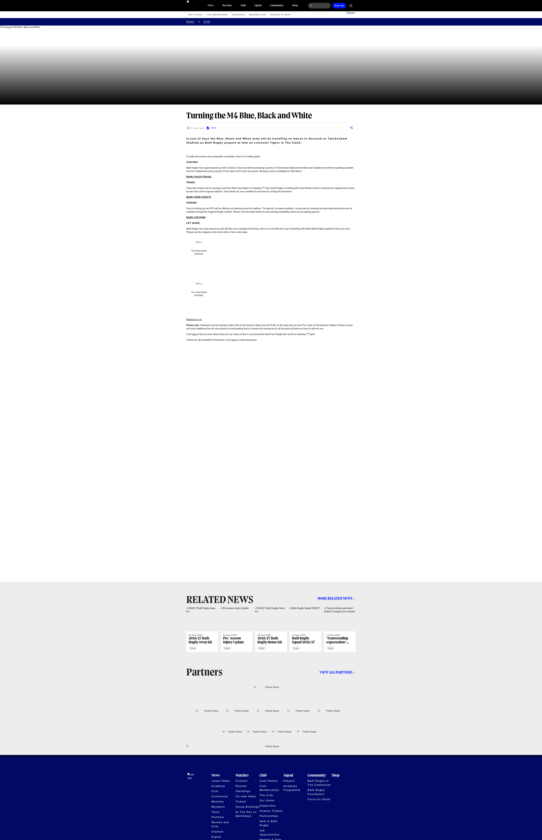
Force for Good (319, 799)
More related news (334, 598)
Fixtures (242, 780)
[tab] (210, 5)
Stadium (217, 831)
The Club (266, 795)
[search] (311, 5)
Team (215, 812)
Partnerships (269, 815)
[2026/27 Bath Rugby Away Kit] (202, 629)
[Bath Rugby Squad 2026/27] (305, 629)
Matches (217, 801)
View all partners (336, 672)
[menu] (351, 5)
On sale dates (246, 796)
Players (289, 780)
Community (219, 796)
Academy (218, 786)
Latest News (220, 780)
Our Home (267, 800)
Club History (269, 780)
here (194, 334)
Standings (243, 791)
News (190, 21)
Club (207, 21)
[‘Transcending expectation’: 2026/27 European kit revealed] (340, 629)
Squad (288, 775)
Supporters (268, 805)
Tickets (241, 801)
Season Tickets (271, 810)
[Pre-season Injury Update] (236, 629)
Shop (335, 775)
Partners (217, 817)
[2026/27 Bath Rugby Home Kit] (271, 629)
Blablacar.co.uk (194, 319)
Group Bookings (248, 806)
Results (241, 786)
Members (218, 806)
